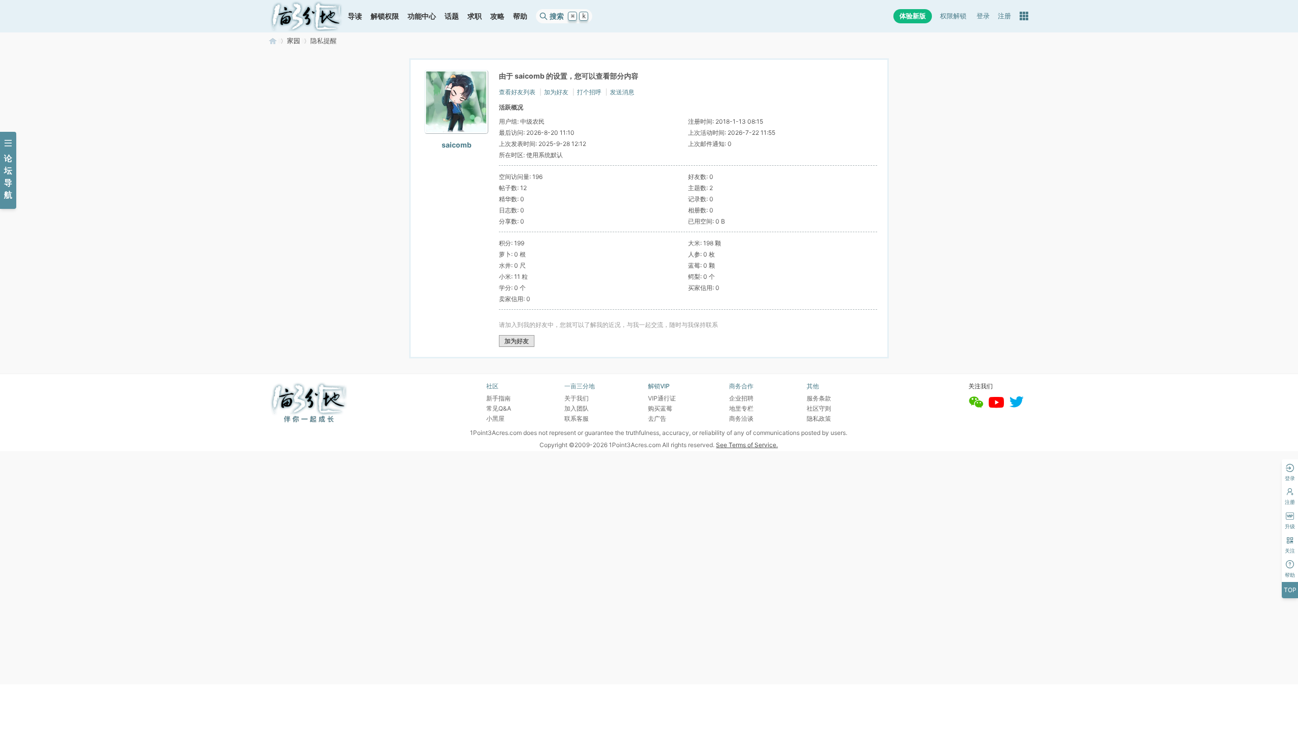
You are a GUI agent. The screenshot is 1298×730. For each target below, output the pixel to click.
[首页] (306, 16)
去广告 (657, 418)
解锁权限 (385, 16)
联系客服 (576, 418)
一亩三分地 (273, 40)
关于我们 (576, 398)
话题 (452, 16)
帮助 (520, 16)
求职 (474, 16)
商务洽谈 (741, 418)
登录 (983, 16)
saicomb (457, 144)
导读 (355, 16)
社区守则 (819, 408)
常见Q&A (498, 408)
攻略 (497, 16)
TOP (1290, 590)
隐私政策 (819, 418)
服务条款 (819, 398)
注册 (1004, 16)
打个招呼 (589, 92)
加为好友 (556, 92)
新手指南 (498, 398)
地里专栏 (741, 408)
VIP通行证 (662, 398)
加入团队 (576, 408)
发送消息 (622, 92)
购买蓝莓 (660, 408)
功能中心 (422, 16)
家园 (293, 41)
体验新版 (912, 16)
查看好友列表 (517, 92)
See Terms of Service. (747, 445)
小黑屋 (495, 418)
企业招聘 (741, 398)
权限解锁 (953, 16)
